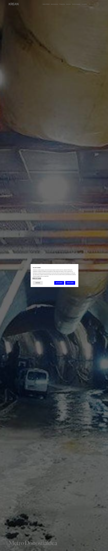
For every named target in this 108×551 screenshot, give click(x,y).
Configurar (38, 282)
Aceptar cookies (59, 282)
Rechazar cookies (70, 282)
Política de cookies (37, 278)
